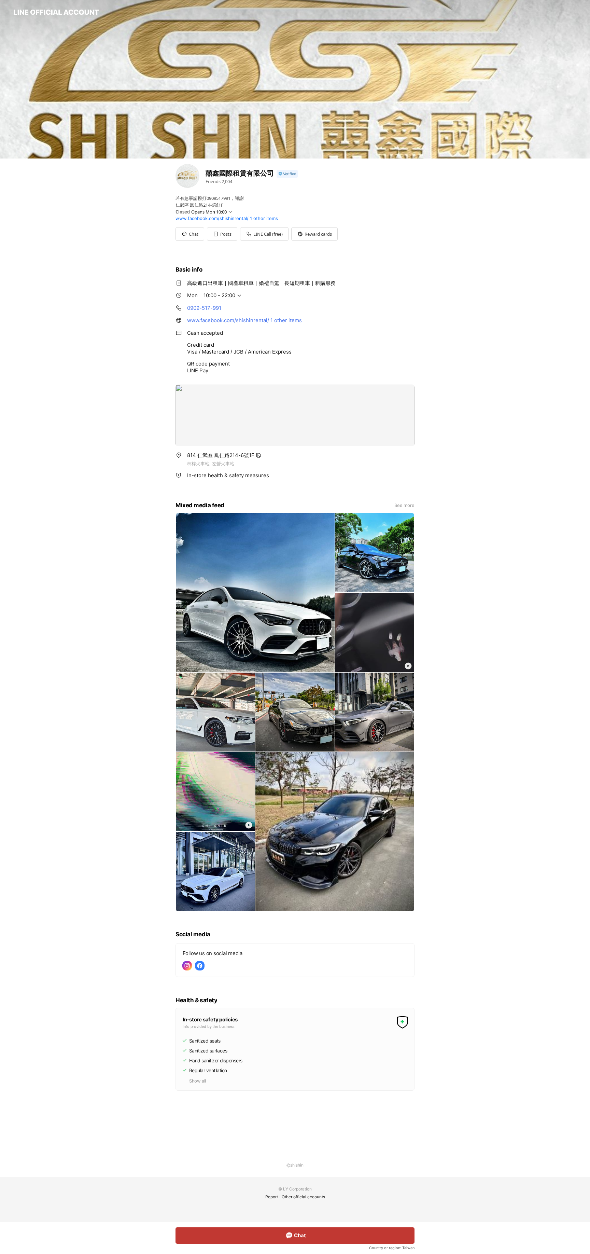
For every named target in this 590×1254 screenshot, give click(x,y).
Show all (197, 1081)
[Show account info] (287, 174)
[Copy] (258, 455)
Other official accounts (303, 1196)
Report (271, 1196)
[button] (222, 234)
